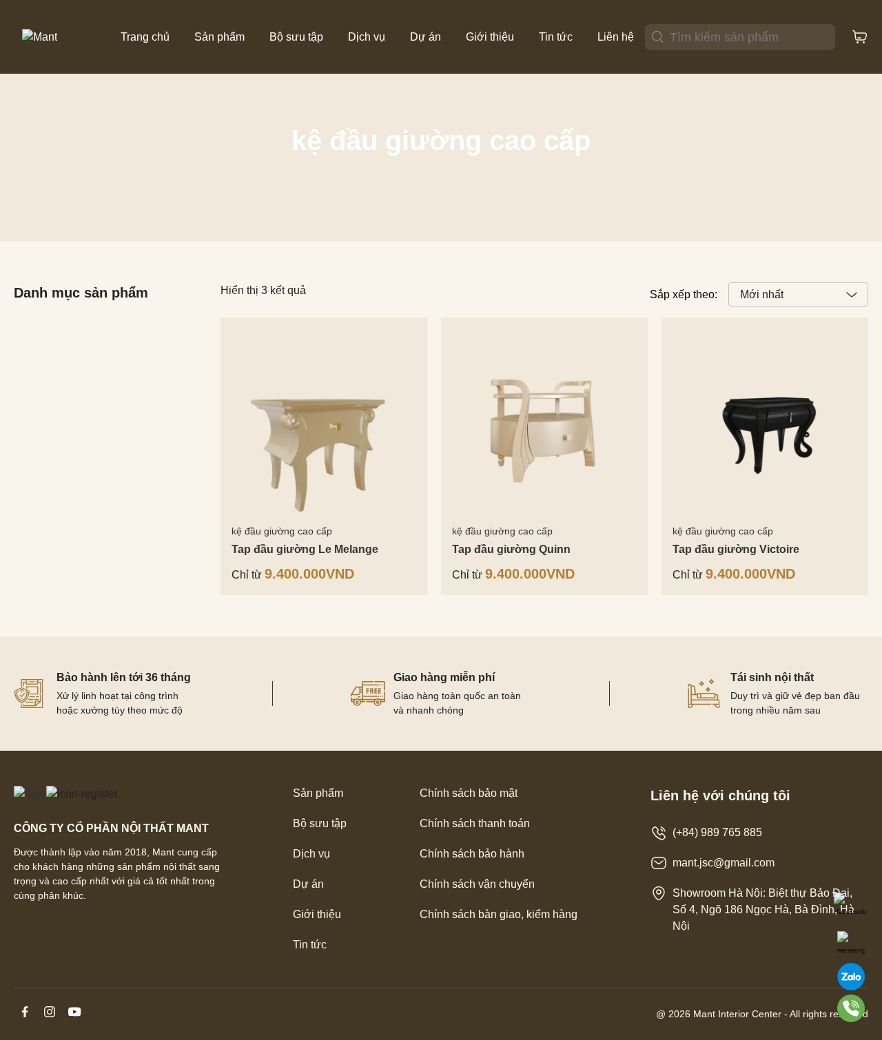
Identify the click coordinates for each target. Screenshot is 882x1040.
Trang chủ (145, 37)
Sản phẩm (219, 37)
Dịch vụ (366, 37)
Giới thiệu (490, 37)
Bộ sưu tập (296, 37)
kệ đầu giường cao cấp (282, 531)
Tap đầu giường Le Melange (305, 549)
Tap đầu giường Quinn (511, 549)
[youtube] (74, 1019)
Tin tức (556, 37)
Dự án (425, 37)
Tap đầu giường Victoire (736, 549)
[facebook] (26, 1019)
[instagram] (51, 1019)
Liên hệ (615, 37)
